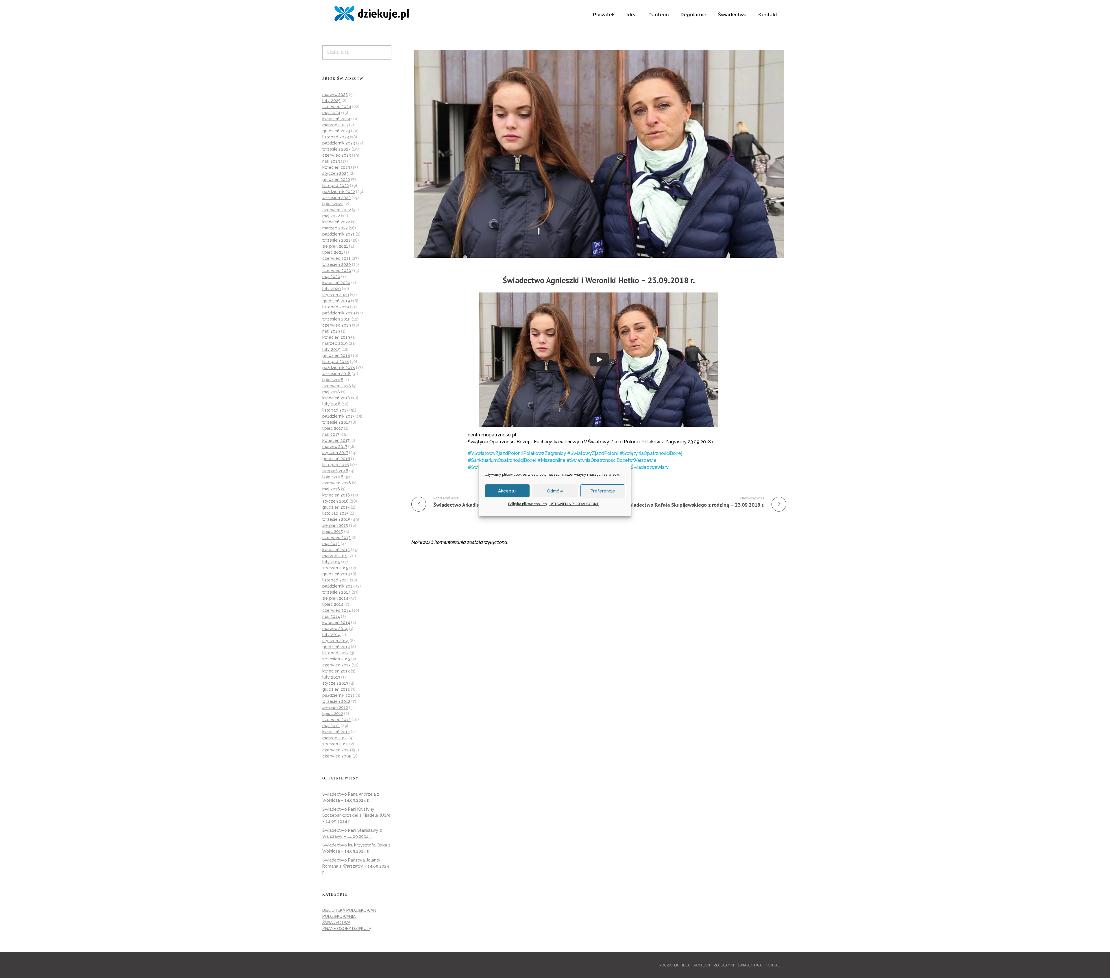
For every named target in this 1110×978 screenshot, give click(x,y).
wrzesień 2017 (336, 422)
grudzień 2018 (336, 355)
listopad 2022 (335, 185)
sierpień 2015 (335, 525)
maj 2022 (331, 216)
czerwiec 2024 (336, 106)
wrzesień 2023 (336, 149)
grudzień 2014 (336, 574)
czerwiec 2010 (336, 750)
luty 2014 (331, 634)
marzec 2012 (334, 738)
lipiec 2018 (332, 379)
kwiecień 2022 (336, 222)
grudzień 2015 (336, 507)
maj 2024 (331, 112)
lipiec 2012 (332, 713)
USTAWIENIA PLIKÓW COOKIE (574, 504)
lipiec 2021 (332, 252)
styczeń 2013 (335, 683)
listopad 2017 (335, 410)
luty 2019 (331, 349)
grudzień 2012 (336, 689)
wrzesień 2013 (336, 659)
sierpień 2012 (335, 707)
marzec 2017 (334, 446)
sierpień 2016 (335, 470)
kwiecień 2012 (336, 731)
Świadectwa (732, 14)
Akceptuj (507, 491)
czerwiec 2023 (336, 155)
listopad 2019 (335, 307)
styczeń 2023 (335, 173)
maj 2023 (331, 161)
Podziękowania (339, 916)
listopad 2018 (335, 361)
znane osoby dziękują (346, 928)
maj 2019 (331, 331)
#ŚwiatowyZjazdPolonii (593, 453)
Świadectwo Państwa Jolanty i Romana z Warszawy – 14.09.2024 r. (355, 866)
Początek (604, 14)
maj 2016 (331, 489)
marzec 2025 (335, 94)
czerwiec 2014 (336, 610)
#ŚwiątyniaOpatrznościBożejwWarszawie (611, 460)
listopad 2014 (335, 580)
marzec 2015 (334, 555)
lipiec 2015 (332, 531)
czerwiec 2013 (336, 665)
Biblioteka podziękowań (349, 910)
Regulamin (693, 14)
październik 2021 (338, 234)
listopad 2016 (335, 464)
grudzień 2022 (336, 179)
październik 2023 (338, 143)
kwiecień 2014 (336, 622)
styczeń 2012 (335, 744)
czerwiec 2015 (336, 537)
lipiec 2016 (332, 477)
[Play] (599, 359)
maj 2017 (330, 434)
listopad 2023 (335, 137)
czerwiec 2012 (336, 719)
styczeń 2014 (335, 640)
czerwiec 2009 (337, 756)
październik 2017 (338, 416)
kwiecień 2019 (336, 337)
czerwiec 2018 (336, 386)
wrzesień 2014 (336, 592)
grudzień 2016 (336, 458)
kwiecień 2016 (336, 495)
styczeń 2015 (335, 568)
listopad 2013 (335, 653)
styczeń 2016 (335, 501)
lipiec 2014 (332, 604)
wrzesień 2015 (336, 519)
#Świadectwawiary (648, 467)
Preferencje (602, 491)
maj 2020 (331, 276)
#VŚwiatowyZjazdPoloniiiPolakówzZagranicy (517, 453)
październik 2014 (338, 586)
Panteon (658, 14)
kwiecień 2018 (336, 398)
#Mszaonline (551, 460)
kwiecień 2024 (336, 118)
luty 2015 (331, 562)
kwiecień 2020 (336, 282)
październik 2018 (338, 367)
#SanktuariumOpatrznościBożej (502, 460)
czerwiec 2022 (336, 210)
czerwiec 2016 (336, 483)
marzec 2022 (335, 228)
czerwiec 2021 (336, 258)
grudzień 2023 (336, 131)
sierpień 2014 (335, 598)
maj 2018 (331, 392)
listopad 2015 (335, 513)
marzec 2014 (335, 628)
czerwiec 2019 (336, 325)
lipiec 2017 (332, 428)
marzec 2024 (335, 125)
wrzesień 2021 (336, 240)
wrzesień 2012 (336, 701)
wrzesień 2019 (336, 319)
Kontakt (768, 14)
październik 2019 (338, 313)
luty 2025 (331, 100)
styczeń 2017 (335, 452)
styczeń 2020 (335, 294)
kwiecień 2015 (336, 549)
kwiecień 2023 (336, 167)
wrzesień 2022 (336, 197)
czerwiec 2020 (336, 270)
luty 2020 (331, 288)
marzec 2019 (335, 343)
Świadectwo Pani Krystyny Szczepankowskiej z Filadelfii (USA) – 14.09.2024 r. (356, 815)
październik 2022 (338, 191)
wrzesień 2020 (336, 264)
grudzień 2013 (336, 646)
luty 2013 (331, 677)
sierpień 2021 (335, 246)
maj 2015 (331, 543)
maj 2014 (331, 616)
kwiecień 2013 (336, 671)
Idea (631, 14)
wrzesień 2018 (336, 373)
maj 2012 (331, 725)
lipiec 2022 (332, 203)
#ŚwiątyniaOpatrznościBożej (651, 453)
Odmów (555, 491)
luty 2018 (331, 404)
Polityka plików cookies (527, 504)
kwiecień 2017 (335, 440)
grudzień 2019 (336, 301)
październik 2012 (338, 695)
